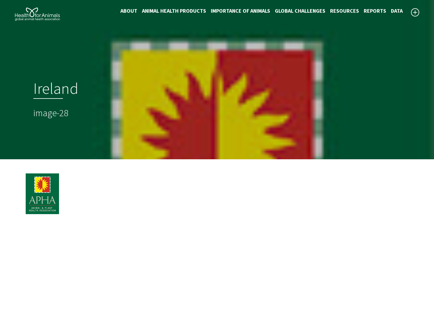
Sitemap (231, 277)
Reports (375, 11)
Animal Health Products (174, 11)
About (128, 11)
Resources (344, 11)
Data (397, 11)
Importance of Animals (240, 11)
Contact (230, 284)
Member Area (236, 299)
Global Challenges (300, 11)
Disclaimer (233, 270)
